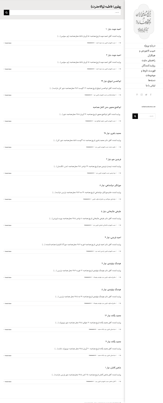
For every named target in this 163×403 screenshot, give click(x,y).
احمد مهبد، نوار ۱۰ (113, 29)
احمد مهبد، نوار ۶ (113, 55)
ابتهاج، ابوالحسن (111, 95)
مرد (103, 43)
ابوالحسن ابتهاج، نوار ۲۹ (111, 81)
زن (104, 199)
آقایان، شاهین (112, 381)
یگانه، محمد (101, 329)
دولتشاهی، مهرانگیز (111, 199)
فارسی (106, 43)
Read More (8, 43)
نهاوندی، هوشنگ (97, 277)
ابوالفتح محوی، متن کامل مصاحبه (107, 107)
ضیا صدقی (113, 329)
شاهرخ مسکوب (99, 199)
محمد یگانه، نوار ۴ (113, 342)
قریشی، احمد (101, 251)
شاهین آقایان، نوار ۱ (113, 368)
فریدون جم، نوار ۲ (113, 159)
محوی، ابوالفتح (100, 121)
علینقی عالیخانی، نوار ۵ (111, 211)
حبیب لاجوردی (112, 43)
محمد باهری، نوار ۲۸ (112, 133)
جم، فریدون (113, 173)
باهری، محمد (112, 147)
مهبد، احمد (99, 43)
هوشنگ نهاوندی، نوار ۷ (111, 264)
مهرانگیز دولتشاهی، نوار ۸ (110, 185)
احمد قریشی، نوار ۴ (113, 237)
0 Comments (90, 43)
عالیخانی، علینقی (103, 225)
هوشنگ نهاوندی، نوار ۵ (111, 290)
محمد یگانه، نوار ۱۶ (113, 316)
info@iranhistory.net (148, 106)
